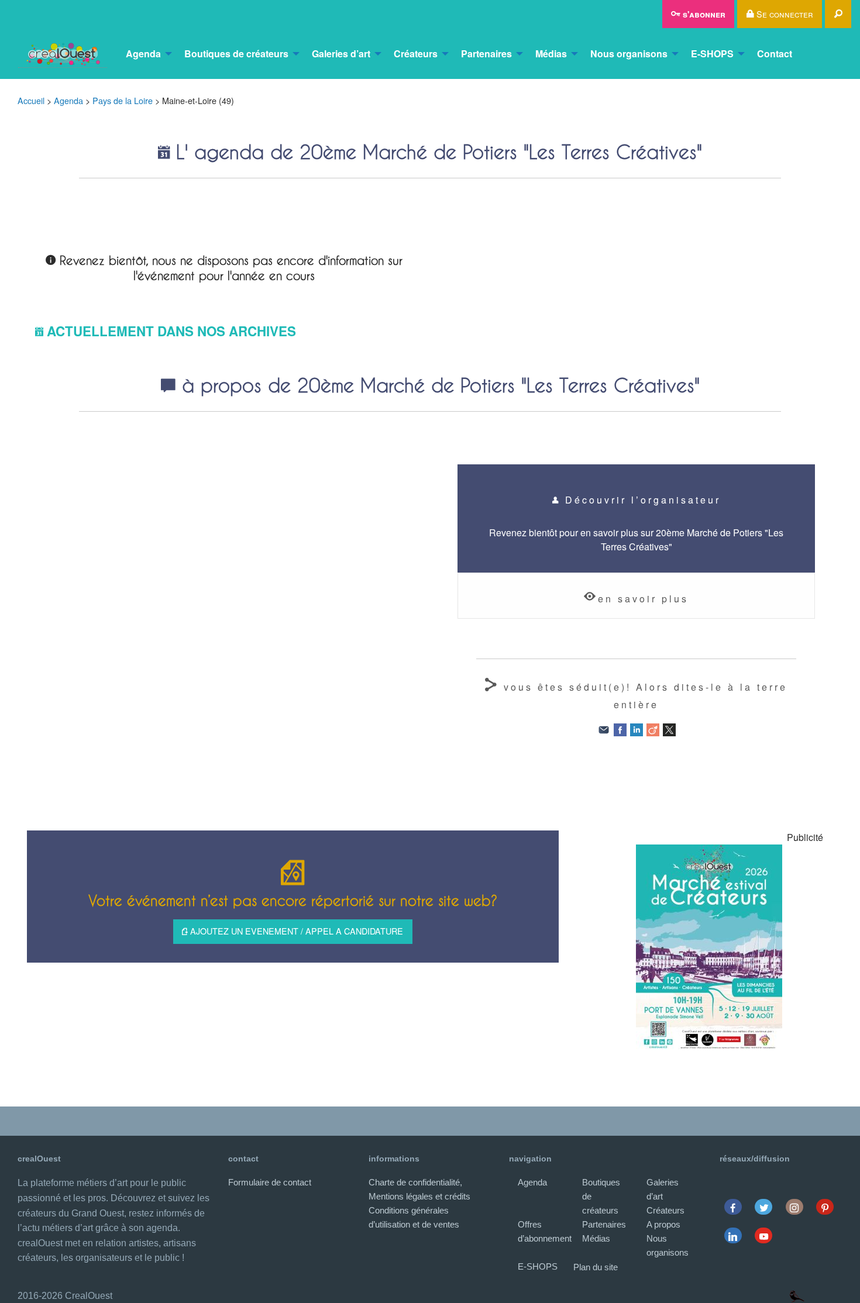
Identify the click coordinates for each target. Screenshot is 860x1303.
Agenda (143, 53)
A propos (663, 1224)
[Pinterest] (825, 1207)
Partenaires (486, 53)
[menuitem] (62, 53)
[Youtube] (764, 1235)
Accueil (31, 100)
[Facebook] (620, 729)
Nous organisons (629, 53)
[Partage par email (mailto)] (604, 729)
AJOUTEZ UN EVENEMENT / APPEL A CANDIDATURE (295, 931)
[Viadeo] (653, 729)
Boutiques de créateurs (236, 53)
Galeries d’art (341, 53)
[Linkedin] (733, 1235)
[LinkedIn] (636, 729)
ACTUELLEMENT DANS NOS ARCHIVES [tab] (171, 331)
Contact (774, 53)
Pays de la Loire (122, 100)
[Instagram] (794, 1207)
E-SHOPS (712, 53)
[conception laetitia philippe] (797, 1296)
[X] (669, 729)
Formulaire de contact (269, 1182)
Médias (551, 53)
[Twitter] (764, 1207)
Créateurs (416, 53)
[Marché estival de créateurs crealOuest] (709, 946)
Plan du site (595, 1267)
